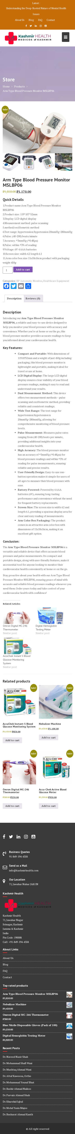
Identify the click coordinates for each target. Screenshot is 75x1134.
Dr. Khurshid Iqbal (13, 1101)
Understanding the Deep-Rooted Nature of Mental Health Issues (36, 11)
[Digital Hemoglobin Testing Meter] (50, 615)
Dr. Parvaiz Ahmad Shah (16, 1095)
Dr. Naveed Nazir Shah (15, 1056)
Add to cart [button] (12, 740)
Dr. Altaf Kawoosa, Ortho (17, 1076)
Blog (31, 20)
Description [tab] (14, 298)
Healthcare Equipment (56, 281)
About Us (19, 20)
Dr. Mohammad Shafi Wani (17, 1063)
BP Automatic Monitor (29, 281)
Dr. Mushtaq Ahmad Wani (17, 1069)
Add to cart (23, 269)
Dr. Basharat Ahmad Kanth (18, 1114)
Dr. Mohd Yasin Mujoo (15, 1108)
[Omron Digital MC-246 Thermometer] (17, 615)
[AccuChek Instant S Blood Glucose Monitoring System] (17, 645)
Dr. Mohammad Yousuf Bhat (18, 1082)
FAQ (40, 20)
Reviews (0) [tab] (33, 298)
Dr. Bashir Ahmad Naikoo (17, 1088)
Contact (51, 20)
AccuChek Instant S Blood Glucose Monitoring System (16, 659)
